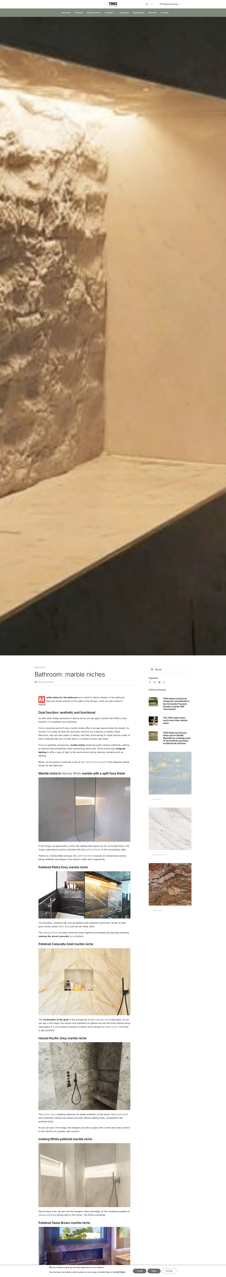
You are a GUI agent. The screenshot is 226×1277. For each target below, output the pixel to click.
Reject (154, 1271)
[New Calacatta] (170, 809)
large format (111, 1026)
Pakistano (157, 910)
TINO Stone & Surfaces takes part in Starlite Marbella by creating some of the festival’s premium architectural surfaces (177, 738)
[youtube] (159, 682)
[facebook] (150, 682)
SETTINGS (120, 1272)
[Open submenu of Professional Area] (179, 4)
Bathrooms (40, 667)
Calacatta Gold (102, 1019)
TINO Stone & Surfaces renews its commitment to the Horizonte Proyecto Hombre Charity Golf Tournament (176, 704)
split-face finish (85, 855)
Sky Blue (156, 799)
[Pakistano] (170, 864)
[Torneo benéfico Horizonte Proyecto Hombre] (153, 698)
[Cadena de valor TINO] (153, 717)
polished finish (93, 849)
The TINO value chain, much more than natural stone (175, 720)
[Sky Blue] (170, 753)
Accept (140, 1271)
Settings (169, 1271)
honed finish (121, 1114)
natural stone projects (96, 762)
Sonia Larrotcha (46, 682)
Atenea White (71, 773)
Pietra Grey (63, 926)
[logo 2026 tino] (113, 1)
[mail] (164, 682)
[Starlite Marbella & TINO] (153, 732)
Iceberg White (45, 1215)
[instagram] (155, 682)
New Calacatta (159, 855)
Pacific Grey (49, 1114)
